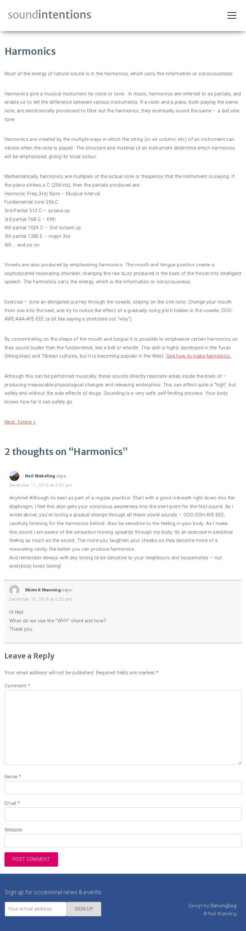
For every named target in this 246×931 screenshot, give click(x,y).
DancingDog (223, 905)
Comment (17, 686)
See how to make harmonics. (198, 356)
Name (12, 777)
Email (12, 803)
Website (13, 830)
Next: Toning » (20, 422)
